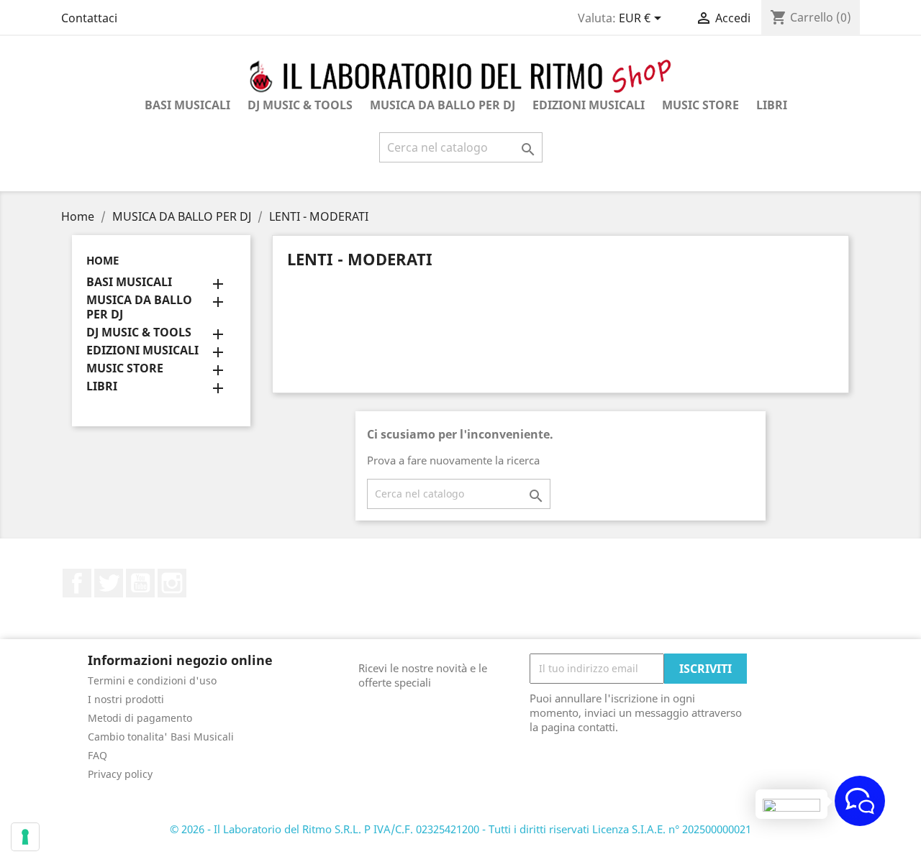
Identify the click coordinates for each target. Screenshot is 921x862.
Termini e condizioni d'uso (152, 680)
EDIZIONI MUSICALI (588, 105)
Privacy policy (120, 774)
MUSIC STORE (700, 105)
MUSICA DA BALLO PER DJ (442, 105)
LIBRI (771, 105)
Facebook (77, 583)
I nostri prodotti (126, 699)
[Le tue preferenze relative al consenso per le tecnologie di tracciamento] (25, 836)
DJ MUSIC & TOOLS (300, 105)
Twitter (108, 583)
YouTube (140, 583)
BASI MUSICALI (187, 105)
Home (102, 260)
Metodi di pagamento (140, 718)
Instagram (172, 583)
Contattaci (89, 18)
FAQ (97, 755)
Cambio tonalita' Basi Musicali (161, 736)
